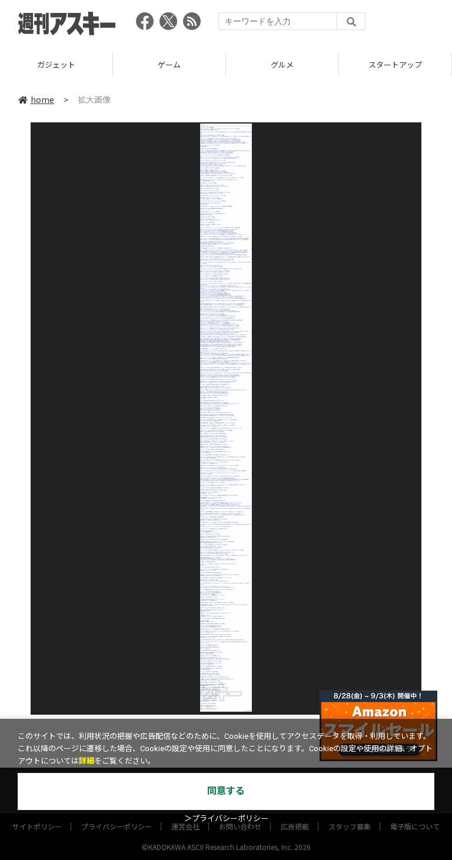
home (42, 99)
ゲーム (169, 64)
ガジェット (56, 64)
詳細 (86, 760)
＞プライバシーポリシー (226, 818)
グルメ (282, 64)
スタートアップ (395, 64)
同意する (226, 790)
